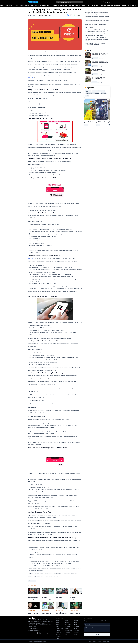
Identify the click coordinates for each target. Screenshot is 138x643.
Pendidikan (61, 5)
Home (1, 5)
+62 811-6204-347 (33, 628)
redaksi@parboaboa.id (34, 630)
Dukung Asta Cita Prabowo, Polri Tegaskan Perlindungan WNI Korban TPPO (95, 44)
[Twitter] (105, 2)
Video (66, 634)
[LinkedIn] (109, 2)
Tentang (104, 641)
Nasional (11, 5)
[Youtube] (107, 2)
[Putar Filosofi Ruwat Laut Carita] (90, 109)
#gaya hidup (88, 91)
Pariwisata (123, 5)
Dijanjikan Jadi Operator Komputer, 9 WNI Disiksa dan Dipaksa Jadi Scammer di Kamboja (96, 34)
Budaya (44, 5)
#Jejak (87, 95)
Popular (58, 638)
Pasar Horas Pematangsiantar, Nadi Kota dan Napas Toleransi (97, 21)
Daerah (16, 5)
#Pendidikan (103, 93)
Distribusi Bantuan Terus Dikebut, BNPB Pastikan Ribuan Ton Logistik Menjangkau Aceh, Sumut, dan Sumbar (96, 39)
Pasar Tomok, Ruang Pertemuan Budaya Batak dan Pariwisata (99, 54)
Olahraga (77, 5)
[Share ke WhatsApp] (74, 15)
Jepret (75, 634)
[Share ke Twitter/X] (71, 15)
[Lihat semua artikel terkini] (108, 50)
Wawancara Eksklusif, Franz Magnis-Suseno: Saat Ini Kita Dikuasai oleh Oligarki (96, 13)
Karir (108, 641)
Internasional (38, 5)
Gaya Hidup (117, 5)
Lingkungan (110, 5)
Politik (31, 5)
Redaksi (89, 641)
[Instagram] (103, 2)
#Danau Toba (95, 91)
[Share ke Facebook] (67, 15)
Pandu (49, 15)
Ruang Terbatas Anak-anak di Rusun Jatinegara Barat (98, 78)
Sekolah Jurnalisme (132, 5)
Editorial (88, 5)
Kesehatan (54, 5)
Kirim (97, 634)
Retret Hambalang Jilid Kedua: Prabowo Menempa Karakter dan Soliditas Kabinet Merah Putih (97, 30)
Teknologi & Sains (69, 5)
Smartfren (30, 258)
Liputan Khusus (95, 5)
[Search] (82, 2)
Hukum (27, 5)
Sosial (48, 5)
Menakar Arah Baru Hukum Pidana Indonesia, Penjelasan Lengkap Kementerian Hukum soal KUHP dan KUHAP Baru (97, 26)
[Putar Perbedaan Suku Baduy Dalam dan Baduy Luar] (102, 109)
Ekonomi (22, 5)
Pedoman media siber (97, 641)
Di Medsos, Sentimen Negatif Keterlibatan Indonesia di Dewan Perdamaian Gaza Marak (97, 17)
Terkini (6, 5)
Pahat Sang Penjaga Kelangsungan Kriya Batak (98, 69)
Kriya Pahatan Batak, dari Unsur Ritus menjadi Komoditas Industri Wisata (99, 62)
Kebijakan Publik (31, 580)
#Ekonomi (102, 91)
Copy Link (79, 15)
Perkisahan (103, 5)
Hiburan (83, 5)
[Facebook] (101, 2)
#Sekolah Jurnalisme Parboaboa (92, 93)
